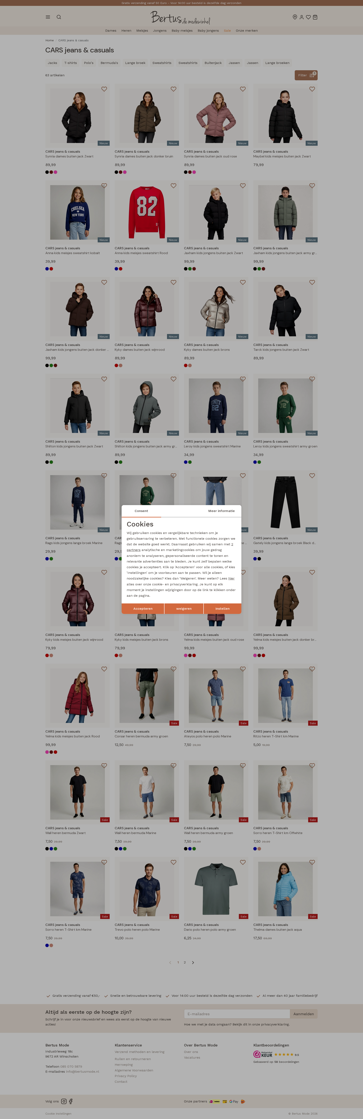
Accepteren (143, 609)
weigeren (184, 609)
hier (231, 578)
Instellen (222, 609)
